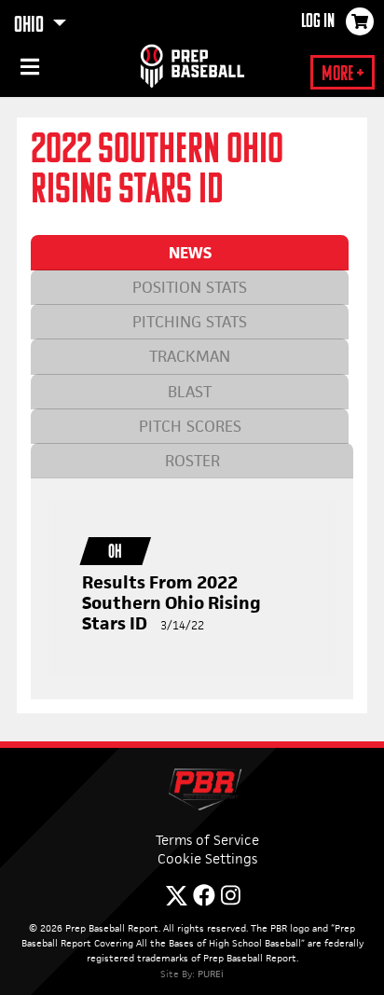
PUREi (211, 973)
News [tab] (190, 252)
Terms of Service (207, 840)
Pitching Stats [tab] (189, 321)
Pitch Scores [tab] (190, 426)
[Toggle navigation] (28, 70)
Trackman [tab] (189, 356)
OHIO (31, 26)
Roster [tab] (192, 460)
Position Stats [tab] (189, 287)
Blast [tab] (190, 391)
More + (342, 75)
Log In (318, 22)
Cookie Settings (207, 858)
